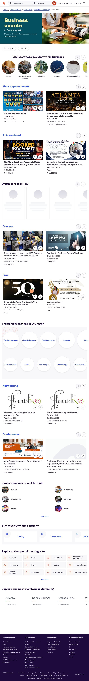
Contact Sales (73, 644)
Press (22, 675)
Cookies (39, 678)
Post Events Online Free (32, 668)
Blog (54, 673)
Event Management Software (33, 657)
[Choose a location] (34, 3)
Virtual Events (51, 649)
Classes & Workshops (31, 647)
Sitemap (5, 657)
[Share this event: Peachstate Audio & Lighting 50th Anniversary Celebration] (40, 296)
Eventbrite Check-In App (10, 649)
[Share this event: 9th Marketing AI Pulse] (40, 108)
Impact (28, 675)
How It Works (7, 642)
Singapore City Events (53, 642)
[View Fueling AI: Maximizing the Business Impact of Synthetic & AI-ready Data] (66, 449)
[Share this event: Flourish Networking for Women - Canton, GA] (83, 407)
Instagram (72, 655)
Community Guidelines (9, 655)
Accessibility (31, 678)
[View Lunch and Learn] (66, 289)
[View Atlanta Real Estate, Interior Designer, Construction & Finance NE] (66, 101)
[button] (9, 48)
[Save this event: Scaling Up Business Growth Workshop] (78, 248)
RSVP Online (29, 662)
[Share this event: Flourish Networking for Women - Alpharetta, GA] (40, 407)
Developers (43, 675)
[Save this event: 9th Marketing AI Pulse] (35, 108)
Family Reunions (30, 652)
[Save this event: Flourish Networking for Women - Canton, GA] (78, 407)
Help (59, 673)
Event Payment (29, 665)
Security (35, 675)
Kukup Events (51, 647)
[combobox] (44, 3)
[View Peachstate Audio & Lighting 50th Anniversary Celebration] (23, 289)
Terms (57, 675)
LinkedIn (72, 652)
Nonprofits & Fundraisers (32, 649)
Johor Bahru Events (53, 644)
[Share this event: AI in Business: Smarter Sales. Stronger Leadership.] (40, 456)
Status (51, 675)
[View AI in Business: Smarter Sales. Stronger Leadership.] (23, 449)
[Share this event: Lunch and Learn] (83, 296)
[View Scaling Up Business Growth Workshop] (66, 241)
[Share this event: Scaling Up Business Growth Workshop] (83, 248)
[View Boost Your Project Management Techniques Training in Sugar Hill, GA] (66, 150)
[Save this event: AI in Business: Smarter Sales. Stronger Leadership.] (35, 456)
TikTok (71, 657)
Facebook (72, 649)
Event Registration (30, 660)
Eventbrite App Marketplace (11, 652)
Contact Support (74, 642)
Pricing (5, 644)
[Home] (4, 3)
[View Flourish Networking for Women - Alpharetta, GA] (23, 400)
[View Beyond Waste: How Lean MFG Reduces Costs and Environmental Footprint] (23, 241)
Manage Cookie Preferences (53, 678)
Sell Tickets (28, 655)
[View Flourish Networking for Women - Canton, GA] (66, 400)
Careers (65, 673)
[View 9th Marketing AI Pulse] (23, 101)
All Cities (50, 652)
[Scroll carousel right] (83, 57)
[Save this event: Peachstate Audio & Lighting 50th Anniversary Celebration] (35, 296)
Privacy (64, 675)
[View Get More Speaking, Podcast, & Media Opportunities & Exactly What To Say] (23, 150)
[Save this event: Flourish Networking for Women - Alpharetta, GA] (35, 407)
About (49, 673)
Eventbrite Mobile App (9, 647)
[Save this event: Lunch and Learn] (78, 296)
